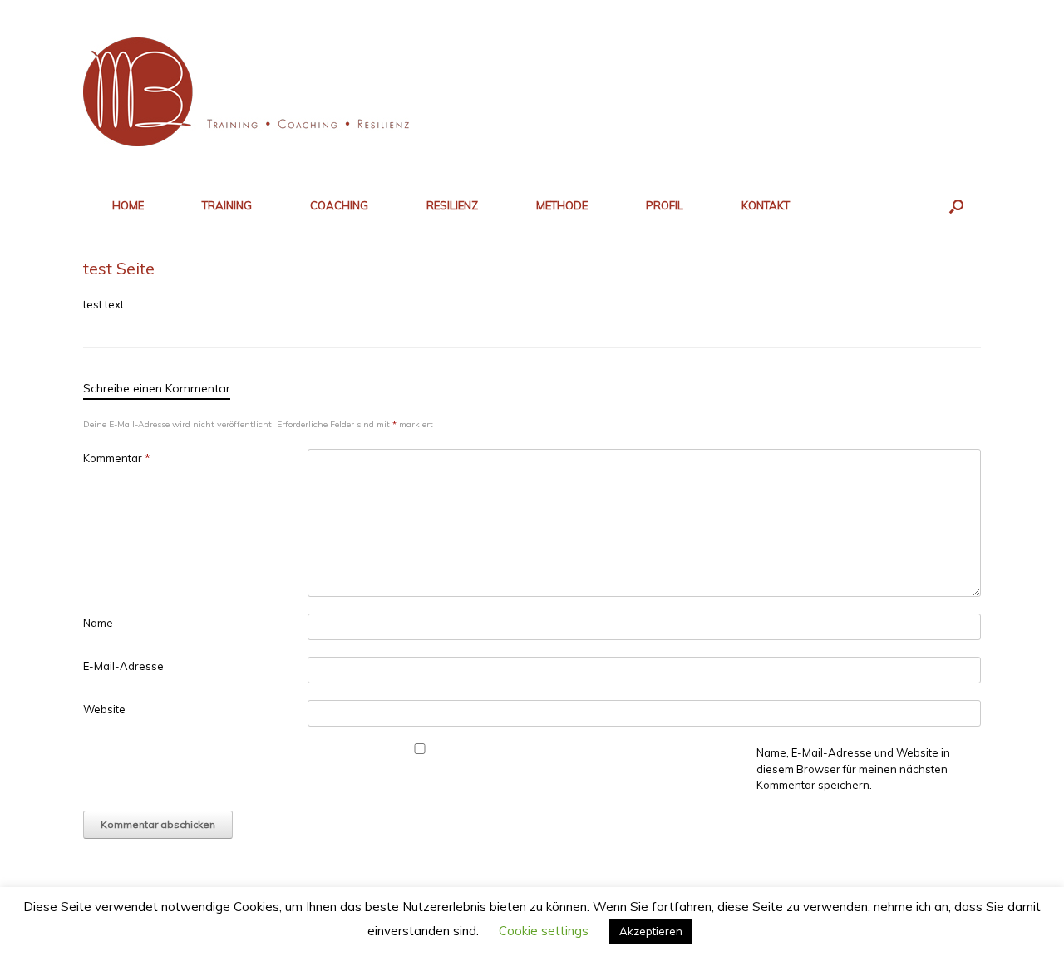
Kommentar (116, 458)
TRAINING (227, 205)
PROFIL (664, 205)
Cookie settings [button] (544, 931)
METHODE (562, 205)
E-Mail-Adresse (123, 666)
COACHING (339, 205)
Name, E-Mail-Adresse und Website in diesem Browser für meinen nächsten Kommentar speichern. (853, 768)
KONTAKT (765, 205)
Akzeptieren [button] (650, 931)
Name (98, 622)
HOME (128, 205)
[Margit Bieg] (251, 91)
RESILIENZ (452, 205)
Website (104, 709)
